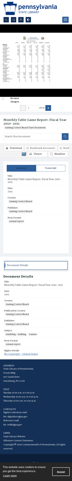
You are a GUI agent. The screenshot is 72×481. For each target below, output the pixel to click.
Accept (61, 471)
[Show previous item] (23, 108)
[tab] (21, 168)
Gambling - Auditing (16, 334)
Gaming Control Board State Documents (25, 128)
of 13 (42, 108)
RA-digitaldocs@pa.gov (15, 417)
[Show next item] (48, 108)
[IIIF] (24, 154)
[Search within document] (65, 136)
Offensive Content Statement (18, 440)
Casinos (33, 334)
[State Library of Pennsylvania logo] (30, 8)
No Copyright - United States (21, 354)
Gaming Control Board (20, 201)
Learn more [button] (10, 475)
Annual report (16, 221)
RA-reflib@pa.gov (12, 425)
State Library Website (14, 436)
